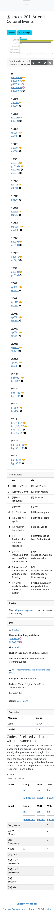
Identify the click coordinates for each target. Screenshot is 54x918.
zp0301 (15, 362)
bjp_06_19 (16, 459)
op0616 (15, 256)
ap (38, 790)
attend (15, 647)
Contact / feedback (27, 903)
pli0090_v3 (16, 80)
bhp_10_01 (16, 423)
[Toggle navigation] (26, 3)
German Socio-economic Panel (19, 909)
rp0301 (15, 287)
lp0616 (14, 211)
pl (24, 790)
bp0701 (15, 117)
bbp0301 (15, 377)
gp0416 (15, 162)
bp (48, 790)
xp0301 (15, 332)
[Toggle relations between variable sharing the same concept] (33, 62)
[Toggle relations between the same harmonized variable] (39, 62)
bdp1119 (15, 392)
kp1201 (15, 199)
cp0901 (15, 132)
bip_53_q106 (17, 444)
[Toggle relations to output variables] (44, 62)
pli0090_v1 (16, 77)
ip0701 (14, 184)
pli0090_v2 (16, 87)
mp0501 (15, 226)
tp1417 (14, 302)
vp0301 (15, 317)
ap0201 (15, 102)
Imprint (47, 909)
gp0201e (15, 166)
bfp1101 (15, 407)
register (29, 610)
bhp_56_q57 (17, 426)
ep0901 (15, 147)
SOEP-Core (22, 700)
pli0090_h (16, 84)
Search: (10, 774)
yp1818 (15, 347)
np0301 (15, 241)
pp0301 (15, 271)
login (19, 610)
